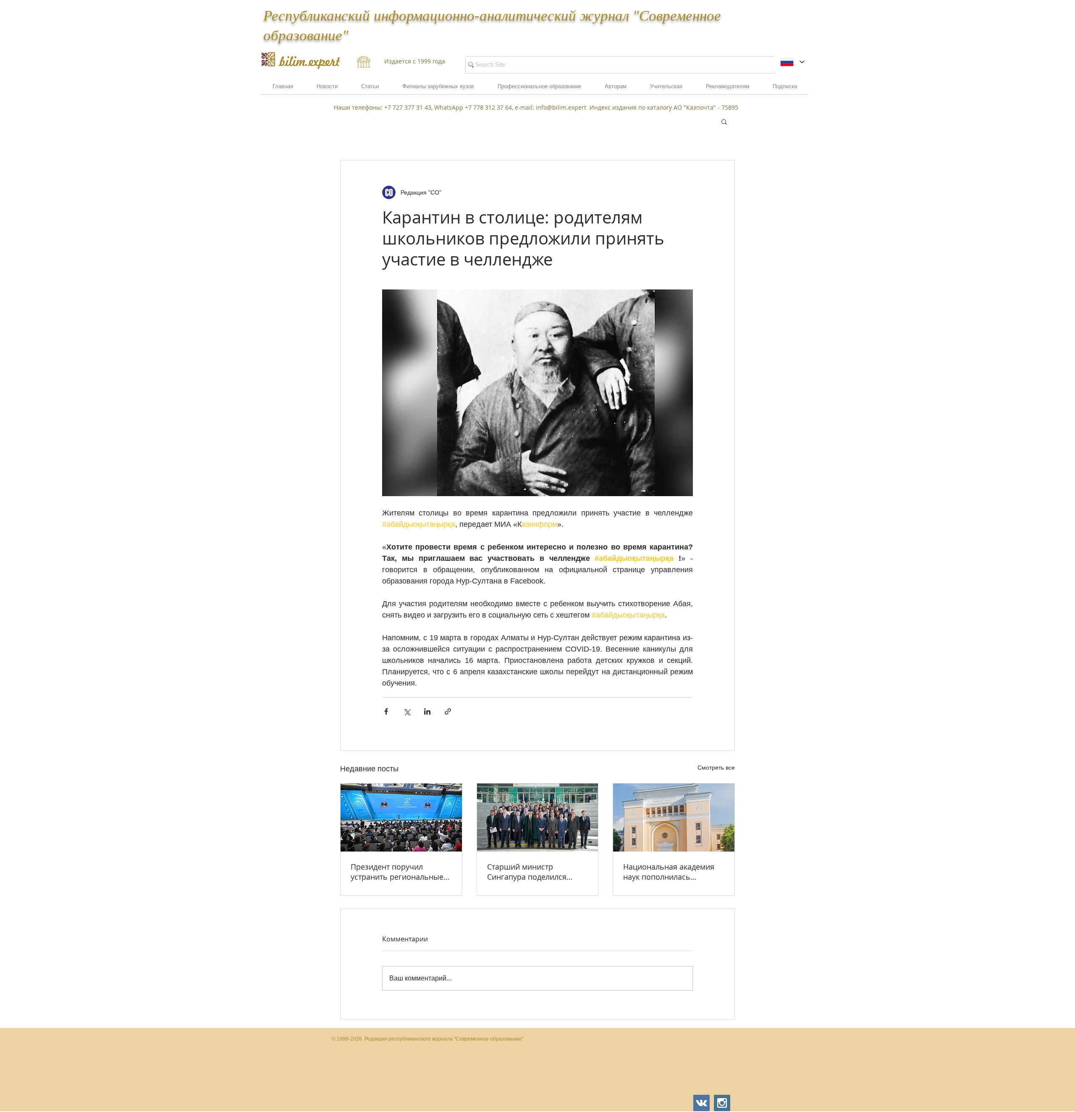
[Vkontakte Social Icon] (701, 1103)
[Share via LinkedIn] (427, 711)
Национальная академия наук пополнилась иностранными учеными (668, 872)
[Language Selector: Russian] (792, 62)
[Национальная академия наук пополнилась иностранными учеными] (673, 817)
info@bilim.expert (561, 107)
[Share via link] (448, 711)
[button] (727, 89)
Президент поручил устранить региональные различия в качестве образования (397, 872)
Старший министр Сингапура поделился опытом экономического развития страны (532, 872)
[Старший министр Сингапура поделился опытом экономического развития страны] (537, 817)
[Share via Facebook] (386, 711)
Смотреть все (716, 767)
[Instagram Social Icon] (722, 1103)
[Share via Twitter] (407, 711)
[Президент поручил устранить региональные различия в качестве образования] (401, 817)
